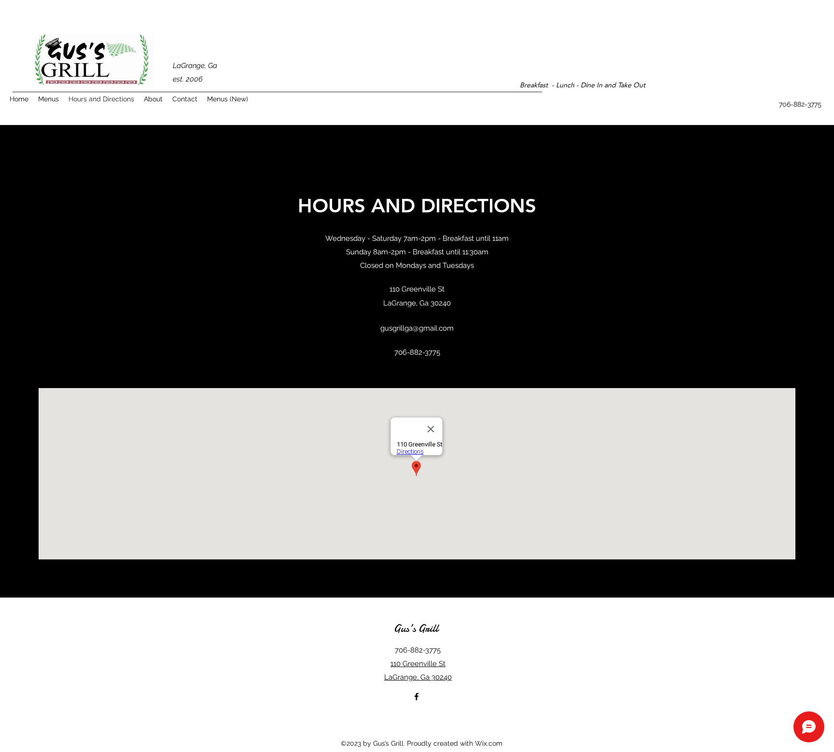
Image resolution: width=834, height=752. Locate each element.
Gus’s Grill (416, 628)
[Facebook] (416, 696)
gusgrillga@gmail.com (417, 328)
